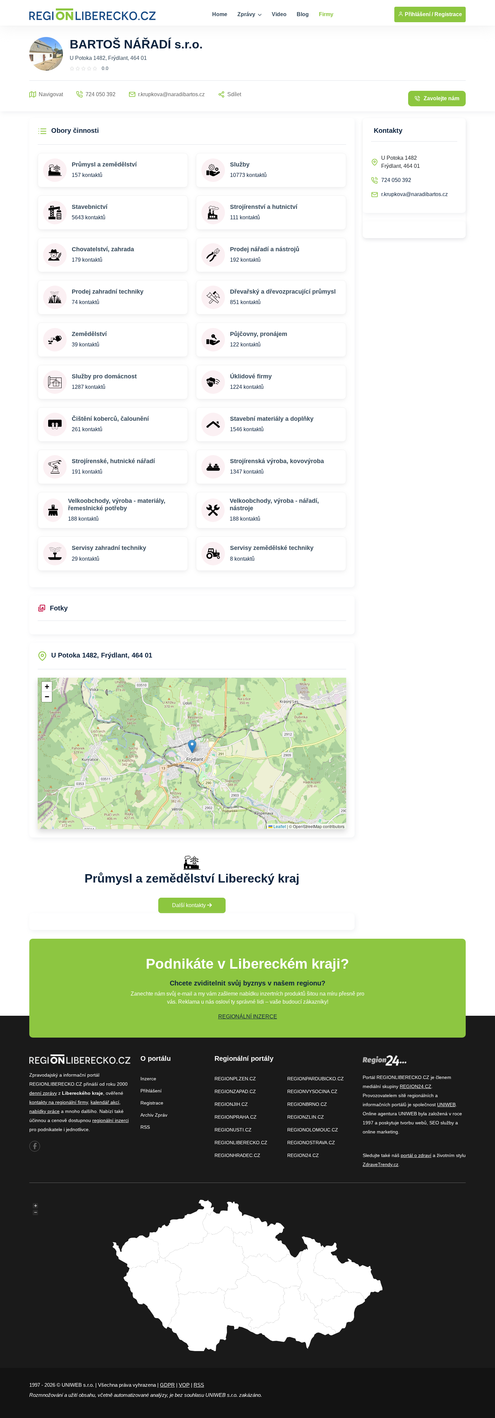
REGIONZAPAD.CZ (235, 1091)
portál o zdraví (416, 1155)
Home (219, 14)
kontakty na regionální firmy (58, 1102)
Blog (303, 14)
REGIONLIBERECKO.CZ (240, 1142)
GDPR (167, 1385)
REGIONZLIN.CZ (305, 1117)
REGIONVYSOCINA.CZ (312, 1091)
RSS (145, 1127)
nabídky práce (44, 1111)
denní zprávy (43, 1093)
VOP (184, 1385)
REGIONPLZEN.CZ (235, 1078)
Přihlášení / (418, 14)
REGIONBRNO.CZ (307, 1104)
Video (279, 14)
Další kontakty (189, 905)
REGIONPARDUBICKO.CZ (315, 1078)
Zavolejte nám (441, 98)
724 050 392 (396, 180)
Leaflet (279, 826)
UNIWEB (446, 1104)
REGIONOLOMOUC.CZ (312, 1129)
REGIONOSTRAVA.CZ (311, 1142)
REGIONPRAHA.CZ (235, 1117)
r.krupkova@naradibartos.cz (414, 194)
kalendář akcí (105, 1102)
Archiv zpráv (153, 1115)
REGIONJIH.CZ (231, 1104)
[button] (192, 746)
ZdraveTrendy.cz (380, 1164)
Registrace (448, 14)
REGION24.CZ (303, 1155)
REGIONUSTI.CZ (233, 1129)
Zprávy (247, 14)
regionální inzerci (110, 1120)
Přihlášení (151, 1090)
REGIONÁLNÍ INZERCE (247, 1016)
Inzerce (148, 1078)
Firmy (326, 14)
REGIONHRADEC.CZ (237, 1155)
